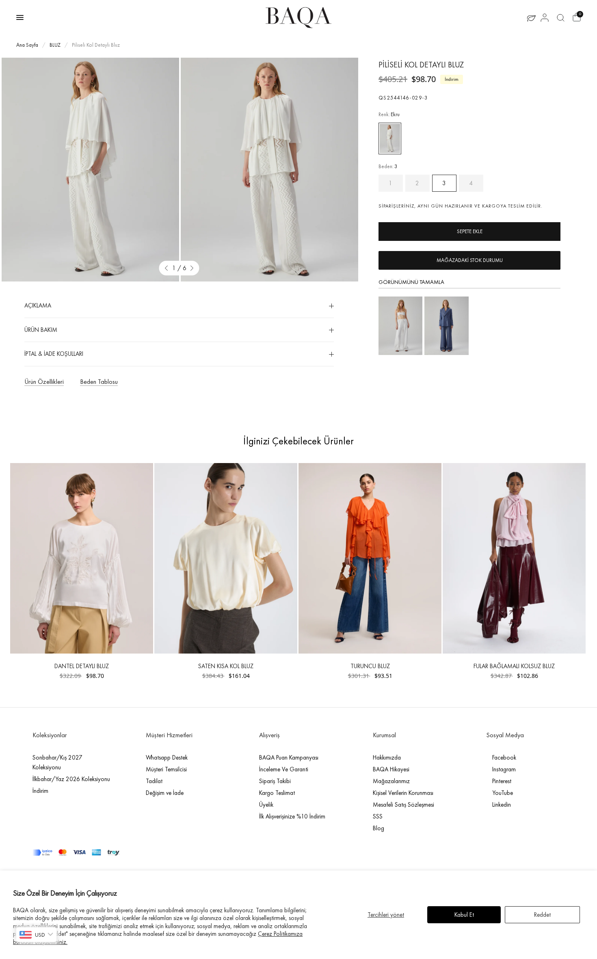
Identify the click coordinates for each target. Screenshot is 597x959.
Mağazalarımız (391, 781)
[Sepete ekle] (469, 231)
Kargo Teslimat (277, 793)
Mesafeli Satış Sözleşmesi (403, 805)
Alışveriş (269, 735)
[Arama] (561, 17)
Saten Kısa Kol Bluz (225, 666)
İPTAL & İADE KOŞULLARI (53, 354)
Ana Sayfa (27, 44)
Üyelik (266, 805)
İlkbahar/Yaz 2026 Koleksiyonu (71, 779)
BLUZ (55, 44)
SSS (378, 816)
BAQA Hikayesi (391, 769)
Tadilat (154, 781)
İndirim (40, 791)
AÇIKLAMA (37, 305)
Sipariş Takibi (275, 781)
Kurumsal (384, 735)
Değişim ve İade (165, 793)
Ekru (390, 138)
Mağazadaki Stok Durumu (470, 260)
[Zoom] (90, 169)
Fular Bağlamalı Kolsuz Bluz (514, 666)
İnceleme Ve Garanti (283, 769)
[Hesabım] (544, 17)
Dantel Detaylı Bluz (81, 666)
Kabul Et (464, 915)
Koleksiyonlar (49, 735)
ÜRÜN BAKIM (40, 330)
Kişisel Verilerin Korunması (403, 793)
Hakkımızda (387, 757)
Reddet (542, 915)
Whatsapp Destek (167, 757)
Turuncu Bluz (370, 666)
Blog (378, 828)
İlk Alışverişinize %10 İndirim (292, 816)
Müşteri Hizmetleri (169, 735)
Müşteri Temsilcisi (166, 769)
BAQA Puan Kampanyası (288, 757)
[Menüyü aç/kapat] (20, 17)
